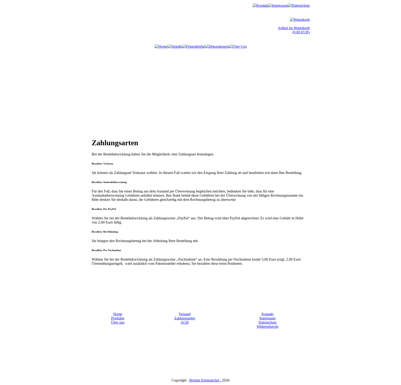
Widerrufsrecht (267, 326)
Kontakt (267, 314)
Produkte (117, 318)
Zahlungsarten (184, 318)
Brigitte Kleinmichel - (205, 380)
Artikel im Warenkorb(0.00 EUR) (294, 30)
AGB (185, 322)
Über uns (117, 322)
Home (117, 314)
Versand (185, 314)
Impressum (267, 318)
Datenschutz (268, 322)
